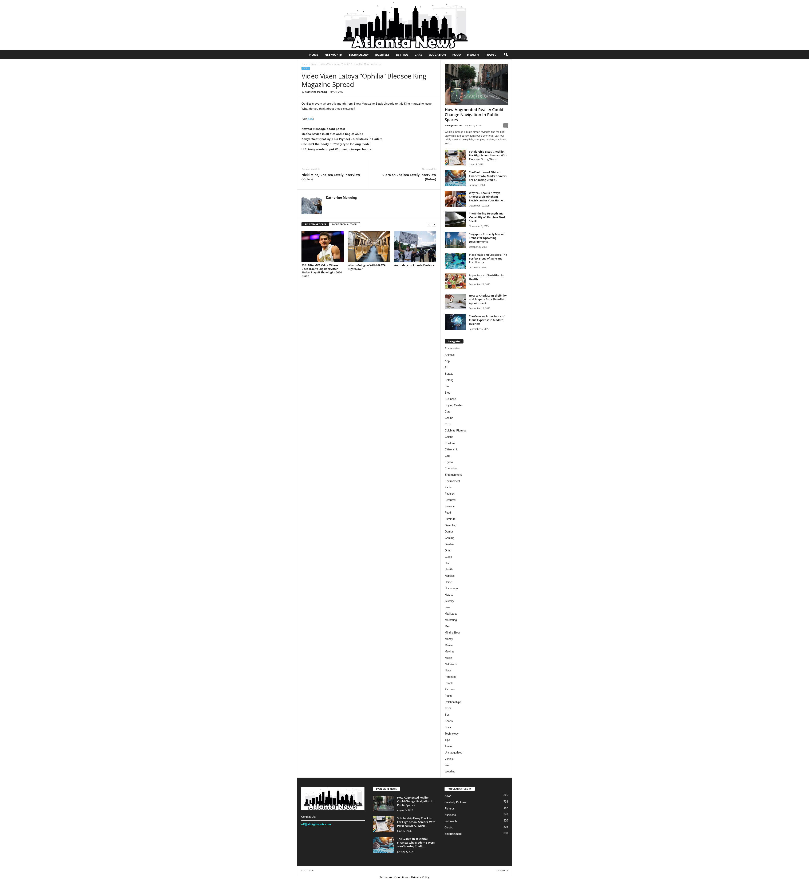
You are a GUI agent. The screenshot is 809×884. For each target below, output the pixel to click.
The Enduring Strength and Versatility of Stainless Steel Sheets (487, 217)
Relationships (453, 702)
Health (473, 55)
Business (382, 55)
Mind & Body (453, 632)
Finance (449, 506)
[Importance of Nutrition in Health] (455, 281)
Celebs (449, 436)
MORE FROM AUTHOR (344, 224)
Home (313, 55)
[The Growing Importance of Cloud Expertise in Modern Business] (455, 322)
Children (450, 443)
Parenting (450, 676)
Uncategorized (453, 752)
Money (449, 638)
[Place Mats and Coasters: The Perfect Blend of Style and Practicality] (455, 261)
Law (447, 607)
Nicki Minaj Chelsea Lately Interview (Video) (330, 177)
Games (449, 531)
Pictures (450, 689)
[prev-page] (429, 224)
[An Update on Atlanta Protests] (415, 246)
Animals (450, 354)
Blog (447, 392)
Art (446, 367)
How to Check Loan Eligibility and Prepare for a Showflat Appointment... (488, 299)
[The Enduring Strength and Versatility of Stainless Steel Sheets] (455, 219)
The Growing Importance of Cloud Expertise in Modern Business (487, 320)
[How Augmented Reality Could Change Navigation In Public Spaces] (476, 84)
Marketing (451, 620)
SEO (448, 708)
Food (456, 55)
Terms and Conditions (394, 877)
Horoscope (451, 588)
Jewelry (449, 601)
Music (448, 657)
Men (447, 626)
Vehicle (449, 758)
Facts (448, 487)
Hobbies (450, 575)
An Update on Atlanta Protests (414, 265)
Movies (449, 645)
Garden (449, 544)
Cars (418, 55)
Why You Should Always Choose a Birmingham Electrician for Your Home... (487, 196)
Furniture (450, 519)
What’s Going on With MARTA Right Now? (367, 267)
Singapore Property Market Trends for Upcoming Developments (487, 238)
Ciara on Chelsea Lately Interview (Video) (409, 177)
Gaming (449, 537)
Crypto (449, 462)
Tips (447, 740)
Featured (450, 500)
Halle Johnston (453, 125)
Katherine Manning (316, 91)
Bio (447, 386)
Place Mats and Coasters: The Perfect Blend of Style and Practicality (488, 258)
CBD (447, 424)
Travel (490, 55)
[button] (505, 54)
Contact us (502, 870)
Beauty (449, 373)
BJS (310, 118)
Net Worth (333, 55)
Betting (402, 55)
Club (447, 455)
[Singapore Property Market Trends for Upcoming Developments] (455, 240)
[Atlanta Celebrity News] (404, 25)
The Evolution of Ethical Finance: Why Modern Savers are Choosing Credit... (487, 176)
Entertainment (453, 474)
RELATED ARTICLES (315, 224)
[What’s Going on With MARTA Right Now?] (369, 246)
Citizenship (451, 449)
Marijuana (451, 613)
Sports (449, 721)
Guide (448, 556)
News (314, 64)
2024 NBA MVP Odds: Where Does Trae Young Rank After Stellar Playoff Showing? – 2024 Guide (321, 270)
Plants (449, 695)
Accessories (452, 348)
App (447, 361)
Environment (452, 481)
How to (449, 594)
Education (437, 55)
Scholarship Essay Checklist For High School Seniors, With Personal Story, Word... (488, 155)
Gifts (448, 550)
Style (448, 727)
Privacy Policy (420, 877)
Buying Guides (454, 405)
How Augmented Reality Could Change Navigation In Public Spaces (474, 114)
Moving (449, 651)
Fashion (449, 493)
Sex (447, 714)
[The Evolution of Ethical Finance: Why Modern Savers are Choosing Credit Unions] (455, 178)
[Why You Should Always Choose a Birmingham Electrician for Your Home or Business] (455, 199)
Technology (359, 55)
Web (447, 765)
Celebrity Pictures (455, 430)
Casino (449, 417)
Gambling (450, 525)
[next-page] (434, 224)
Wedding (450, 771)
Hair (447, 563)
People (449, 683)
